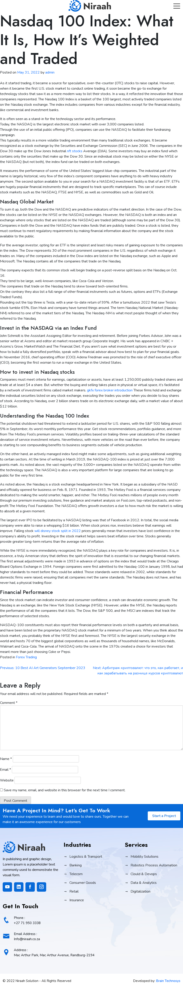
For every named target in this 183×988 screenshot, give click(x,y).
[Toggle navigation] (176, 5)
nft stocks (74, 151)
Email (5, 769)
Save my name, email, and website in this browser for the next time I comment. (64, 790)
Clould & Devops (144, 874)
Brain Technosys (168, 981)
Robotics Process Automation (154, 865)
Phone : (27, 920)
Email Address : (27, 936)
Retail (74, 891)
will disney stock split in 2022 (57, 530)
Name (6, 758)
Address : (54, 952)
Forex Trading (26, 657)
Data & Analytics (144, 882)
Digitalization (140, 891)
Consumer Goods (82, 882)
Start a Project (164, 815)
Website (7, 780)
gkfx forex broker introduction (110, 390)
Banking (75, 865)
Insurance (76, 900)
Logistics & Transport (85, 856)
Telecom (76, 874)
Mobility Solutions (144, 856)
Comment (8, 702)
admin (49, 72)
